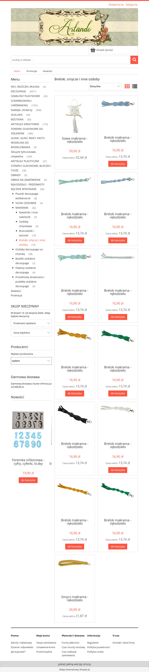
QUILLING (17, 114)
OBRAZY (16, 175)
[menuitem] (17, 71)
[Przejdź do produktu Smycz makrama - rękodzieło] (74, 574)
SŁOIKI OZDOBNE (25, 203)
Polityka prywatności (98, 647)
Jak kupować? (18, 651)
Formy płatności (70, 642)
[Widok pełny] (134, 86)
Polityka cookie (95, 651)
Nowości (16, 291)
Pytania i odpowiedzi (22, 647)
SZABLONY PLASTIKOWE (25, 96)
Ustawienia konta (45, 647)
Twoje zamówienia (46, 642)
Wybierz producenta (22, 354)
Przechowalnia (44, 651)
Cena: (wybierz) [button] (21, 332)
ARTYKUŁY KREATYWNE (25, 124)
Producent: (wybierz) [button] (24, 323)
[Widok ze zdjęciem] (127, 86)
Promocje (16, 295)
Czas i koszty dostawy (73, 647)
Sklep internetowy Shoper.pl (74, 669)
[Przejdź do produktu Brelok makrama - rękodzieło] (117, 115)
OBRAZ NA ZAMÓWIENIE (26, 179)
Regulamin (93, 642)
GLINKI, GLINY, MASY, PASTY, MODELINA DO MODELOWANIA (28, 142)
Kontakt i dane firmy (124, 642)
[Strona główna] (74, 26)
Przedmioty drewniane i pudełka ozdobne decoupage (29, 281)
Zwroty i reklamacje (21, 642)
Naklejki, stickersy (21, 110)
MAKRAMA (21, 207)
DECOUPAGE (18, 91)
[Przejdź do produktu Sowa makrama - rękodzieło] (74, 115)
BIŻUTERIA (17, 119)
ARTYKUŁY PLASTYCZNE (25, 161)
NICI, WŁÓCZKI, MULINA (25, 86)
